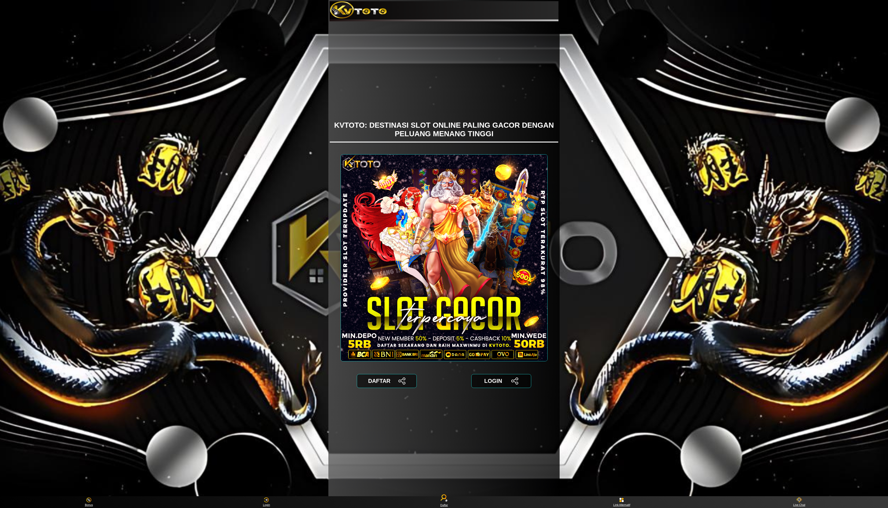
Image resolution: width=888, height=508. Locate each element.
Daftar (444, 505)
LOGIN (493, 381)
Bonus (89, 505)
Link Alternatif (621, 505)
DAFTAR (379, 381)
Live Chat (799, 505)
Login (266, 505)
